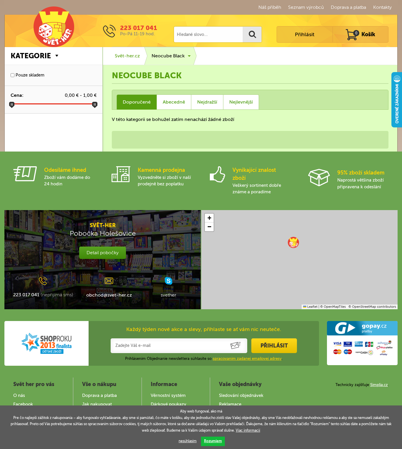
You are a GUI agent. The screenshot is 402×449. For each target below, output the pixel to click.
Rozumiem (213, 441)
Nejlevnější (241, 102)
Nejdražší (207, 102)
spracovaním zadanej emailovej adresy (247, 358)
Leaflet (312, 307)
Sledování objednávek (241, 395)
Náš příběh (269, 7)
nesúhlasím (188, 441)
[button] (293, 242)
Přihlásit (304, 34)
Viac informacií (248, 430)
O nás (19, 395)
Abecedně (174, 102)
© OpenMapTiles (333, 307)
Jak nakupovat (97, 404)
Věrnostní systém (168, 395)
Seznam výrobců (306, 7)
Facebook (23, 404)
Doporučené (137, 102)
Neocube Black (168, 56)
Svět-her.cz (127, 56)
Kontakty (382, 7)
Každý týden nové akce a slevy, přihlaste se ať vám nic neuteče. (203, 329)
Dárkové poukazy (168, 404)
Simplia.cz (379, 385)
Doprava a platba (348, 7)
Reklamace (230, 404)
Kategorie (31, 55)
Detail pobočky (103, 252)
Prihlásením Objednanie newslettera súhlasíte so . (204, 358)
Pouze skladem (29, 75)
